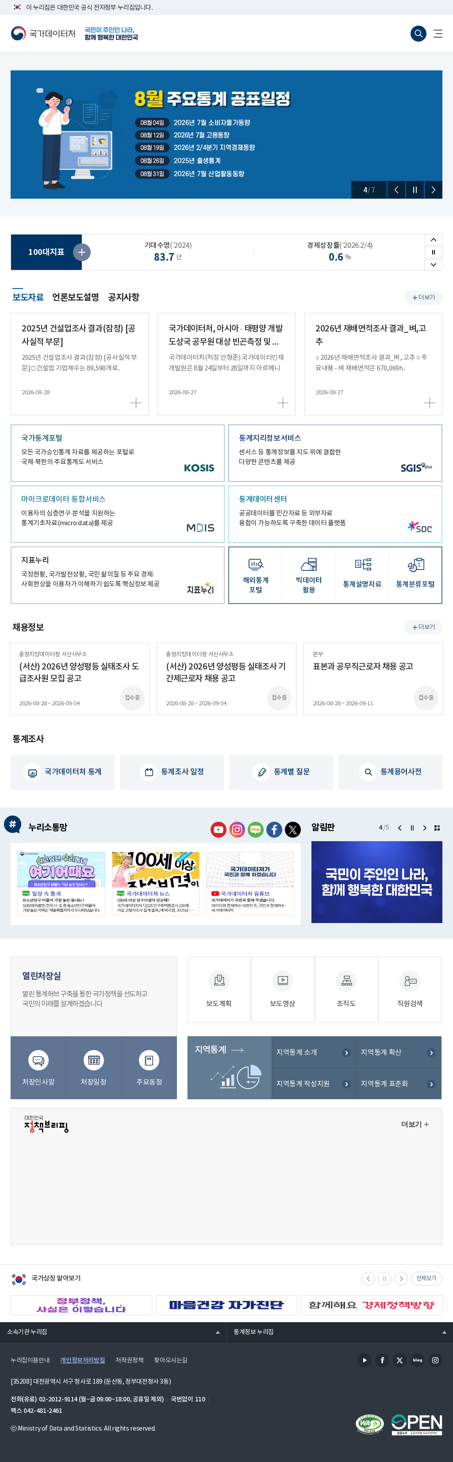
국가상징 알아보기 (46, 1280)
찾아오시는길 (171, 1360)
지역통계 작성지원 (303, 1084)
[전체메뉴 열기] (434, 34)
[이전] (396, 190)
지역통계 (210, 1050)
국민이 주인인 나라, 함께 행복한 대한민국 (111, 34)
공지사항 (123, 297)
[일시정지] (415, 190)
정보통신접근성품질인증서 (370, 1424)
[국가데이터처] (43, 34)
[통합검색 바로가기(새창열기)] (418, 34)
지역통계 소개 (296, 1053)
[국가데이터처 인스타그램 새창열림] (237, 830)
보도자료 (27, 296)
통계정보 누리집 (250, 1331)
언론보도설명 (75, 297)
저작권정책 (129, 1360)
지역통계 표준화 (384, 1084)
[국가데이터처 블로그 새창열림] (256, 830)
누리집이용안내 (30, 1360)
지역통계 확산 (381, 1053)
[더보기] (437, 828)
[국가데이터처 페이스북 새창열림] (274, 830)
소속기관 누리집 (23, 1331)
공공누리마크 (416, 1424)
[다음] (433, 190)
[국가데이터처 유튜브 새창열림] (218, 830)
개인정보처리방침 (82, 1360)
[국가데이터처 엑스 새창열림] (293, 830)
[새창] (61, 884)
